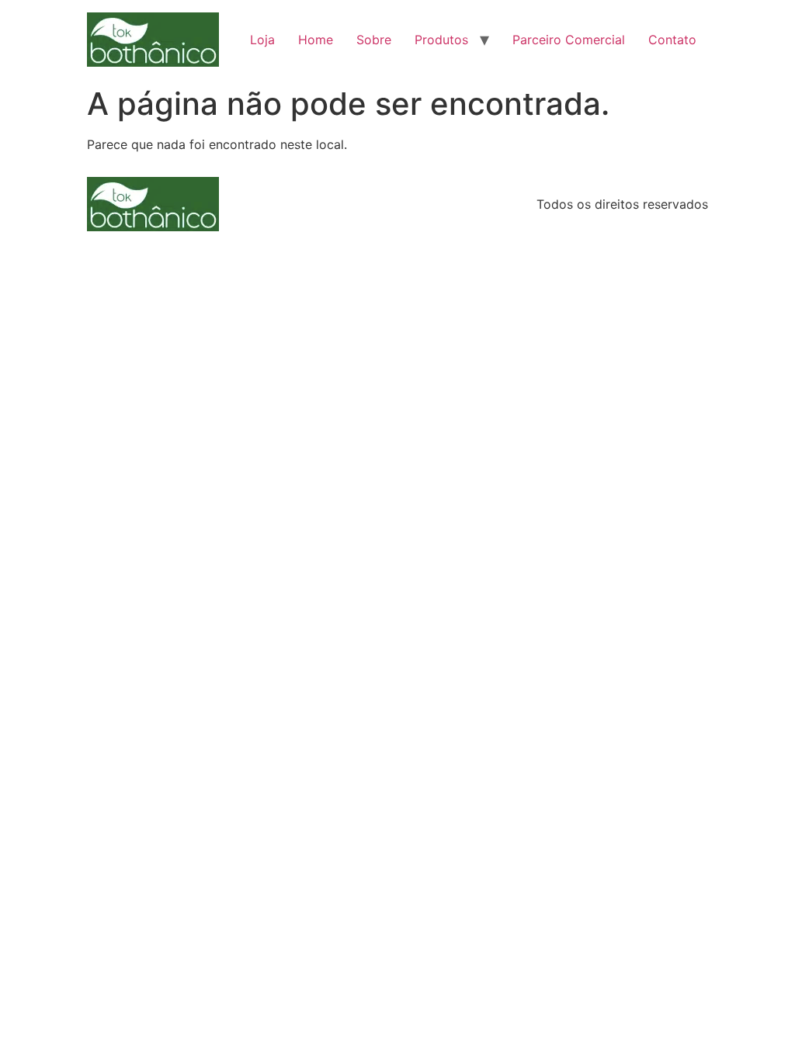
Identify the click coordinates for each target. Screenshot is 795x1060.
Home (315, 39)
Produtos (441, 39)
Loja (262, 39)
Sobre (373, 39)
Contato (672, 39)
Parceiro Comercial (568, 39)
